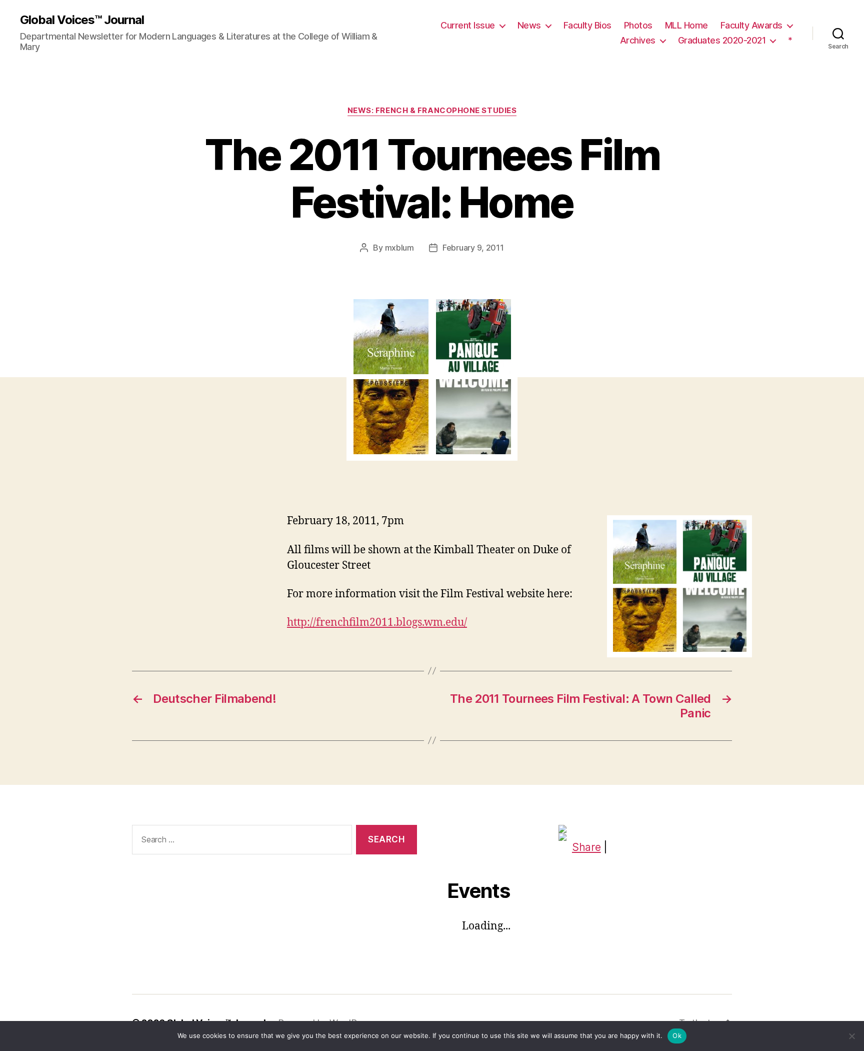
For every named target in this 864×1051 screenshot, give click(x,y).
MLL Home (686, 25)
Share (586, 847)
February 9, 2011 (473, 248)
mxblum (399, 248)
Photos (638, 25)
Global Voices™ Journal (82, 20)
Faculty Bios (588, 25)
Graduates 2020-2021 (722, 40)
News (529, 25)
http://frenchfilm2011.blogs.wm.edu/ (377, 622)
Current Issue (467, 25)
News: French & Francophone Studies (432, 110)
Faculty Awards (751, 25)
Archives (638, 40)
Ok (677, 1035)
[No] (851, 1036)
